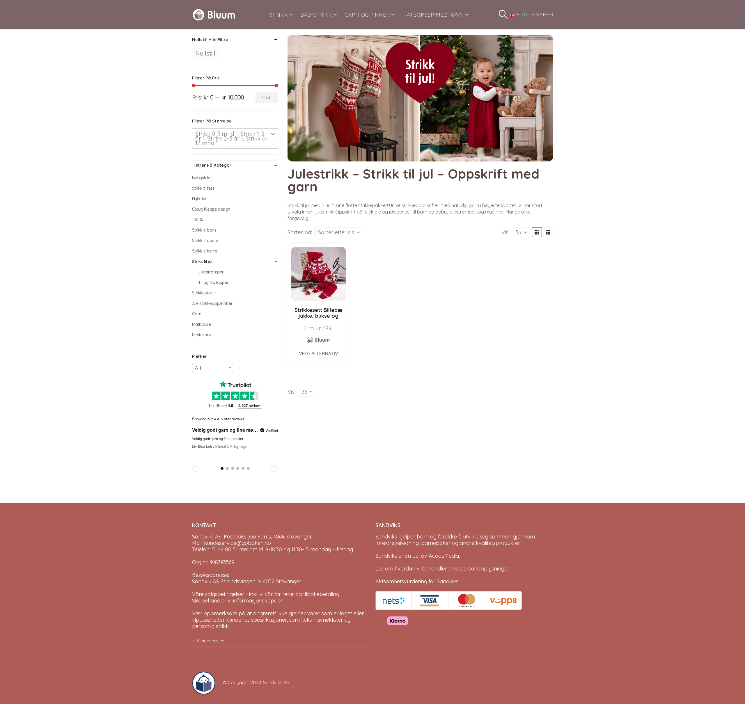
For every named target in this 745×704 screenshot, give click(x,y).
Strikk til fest (203, 188)
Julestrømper (211, 272)
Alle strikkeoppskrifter (212, 303)
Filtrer (267, 97)
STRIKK (278, 14)
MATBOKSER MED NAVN (433, 14)
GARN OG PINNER (367, 14)
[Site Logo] (214, 15)
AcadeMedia (444, 555)
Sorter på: (300, 232)
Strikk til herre (204, 251)
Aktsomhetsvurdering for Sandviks (416, 581)
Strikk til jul (202, 261)
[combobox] (212, 368)
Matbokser (202, 324)
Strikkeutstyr (203, 293)
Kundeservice (210, 640)
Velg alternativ (318, 353)
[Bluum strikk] (318, 339)
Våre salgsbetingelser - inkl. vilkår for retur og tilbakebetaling (265, 594)
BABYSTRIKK (316, 14)
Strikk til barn (204, 230)
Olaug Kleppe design (211, 209)
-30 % (197, 219)
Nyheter (199, 198)
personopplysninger (484, 568)
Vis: (505, 232)
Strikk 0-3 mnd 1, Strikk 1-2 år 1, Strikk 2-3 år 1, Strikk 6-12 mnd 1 (231, 138)
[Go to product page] (318, 274)
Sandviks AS (276, 682)
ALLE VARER (537, 14)
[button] (503, 14)
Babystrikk (202, 177)
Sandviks (386, 536)
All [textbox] (198, 368)
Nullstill (205, 53)
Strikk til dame (205, 240)
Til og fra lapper (213, 282)
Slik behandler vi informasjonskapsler (237, 600)
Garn (196, 314)
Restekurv (201, 334)
